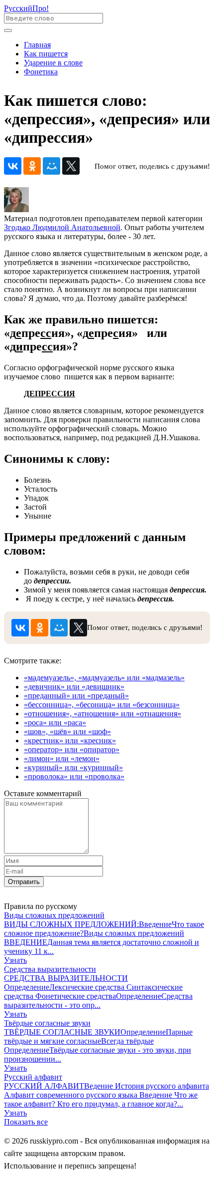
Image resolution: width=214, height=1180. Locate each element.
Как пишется (46, 53)
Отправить (24, 881)
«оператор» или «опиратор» (71, 749)
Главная (37, 44)
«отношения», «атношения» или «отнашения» (102, 713)
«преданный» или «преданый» (76, 695)
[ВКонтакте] (12, 166)
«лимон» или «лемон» (62, 758)
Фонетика (41, 71)
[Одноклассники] (32, 166)
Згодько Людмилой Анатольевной (62, 227)
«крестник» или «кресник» (70, 740)
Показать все (26, 1122)
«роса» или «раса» (55, 722)
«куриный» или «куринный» (73, 767)
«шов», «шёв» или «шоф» (67, 731)
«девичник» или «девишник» (74, 686)
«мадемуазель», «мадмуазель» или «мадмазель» (104, 677)
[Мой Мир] (51, 166)
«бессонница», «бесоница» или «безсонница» (102, 704)
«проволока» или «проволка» (74, 776)
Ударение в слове (53, 62)
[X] (71, 166)
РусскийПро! (26, 8)
